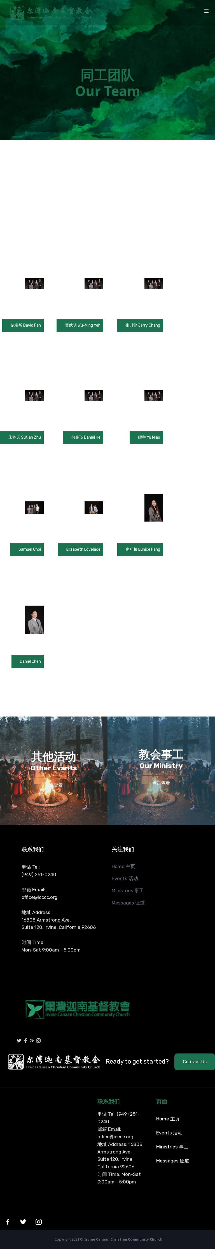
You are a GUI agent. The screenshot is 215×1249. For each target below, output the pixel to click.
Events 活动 (125, 878)
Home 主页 (123, 866)
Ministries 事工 (128, 890)
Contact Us (195, 1061)
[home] (46, 12)
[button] (206, 11)
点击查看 (54, 785)
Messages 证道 (128, 903)
